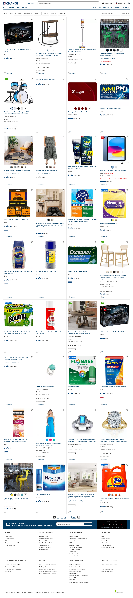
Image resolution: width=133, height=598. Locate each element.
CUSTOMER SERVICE (75, 532)
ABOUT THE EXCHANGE (76, 560)
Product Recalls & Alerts (76, 556)
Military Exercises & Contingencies (79, 575)
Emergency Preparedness (109, 547)
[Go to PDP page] (18, 33)
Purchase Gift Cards (45, 547)
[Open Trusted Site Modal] (119, 591)
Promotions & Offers (11, 567)
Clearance (11, 7)
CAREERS (42, 560)
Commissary (105, 567)
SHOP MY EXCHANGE (46, 532)
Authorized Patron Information (78, 538)
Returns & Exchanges (75, 547)
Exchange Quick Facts (75, 567)
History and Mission (75, 564)
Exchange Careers (44, 567)
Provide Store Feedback (46, 538)
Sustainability (73, 577)
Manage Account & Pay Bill (12, 564)
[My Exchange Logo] (14, 3)
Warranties (72, 551)
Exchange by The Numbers (77, 569)
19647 (74, 517)
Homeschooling (106, 538)
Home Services (43, 549)
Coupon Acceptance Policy (12, 543)
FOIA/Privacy (73, 580)
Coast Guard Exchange (108, 569)
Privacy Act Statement (57, 592)
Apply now (8, 571)
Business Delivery (44, 540)
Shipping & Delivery (74, 549)
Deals (4, 7)
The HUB (104, 543)
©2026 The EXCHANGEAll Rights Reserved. (19, 592)
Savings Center (9, 538)
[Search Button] (96, 3)
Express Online (43, 536)
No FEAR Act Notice (107, 571)
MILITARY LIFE (106, 532)
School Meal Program (107, 540)
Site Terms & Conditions (42, 592)
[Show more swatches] (121, 50)
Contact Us (72, 540)
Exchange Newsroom (75, 571)
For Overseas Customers (76, 553)
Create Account (74, 536)
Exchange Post (73, 573)
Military (24, 7)
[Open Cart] (129, 3)
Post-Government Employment (48, 564)
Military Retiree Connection (47, 569)
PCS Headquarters (107, 545)
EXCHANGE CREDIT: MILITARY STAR (16, 560)
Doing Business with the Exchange (79, 582)
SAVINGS (7, 532)
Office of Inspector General (109, 564)
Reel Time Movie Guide (45, 543)
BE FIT (103, 536)
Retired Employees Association (48, 571)
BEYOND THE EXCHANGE (109, 560)
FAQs (71, 543)
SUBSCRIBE (88, 524)
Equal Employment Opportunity (48, 573)
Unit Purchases (96, 7)
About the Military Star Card (13, 569)
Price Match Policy (10, 545)
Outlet (18, 7)
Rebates (7, 540)
